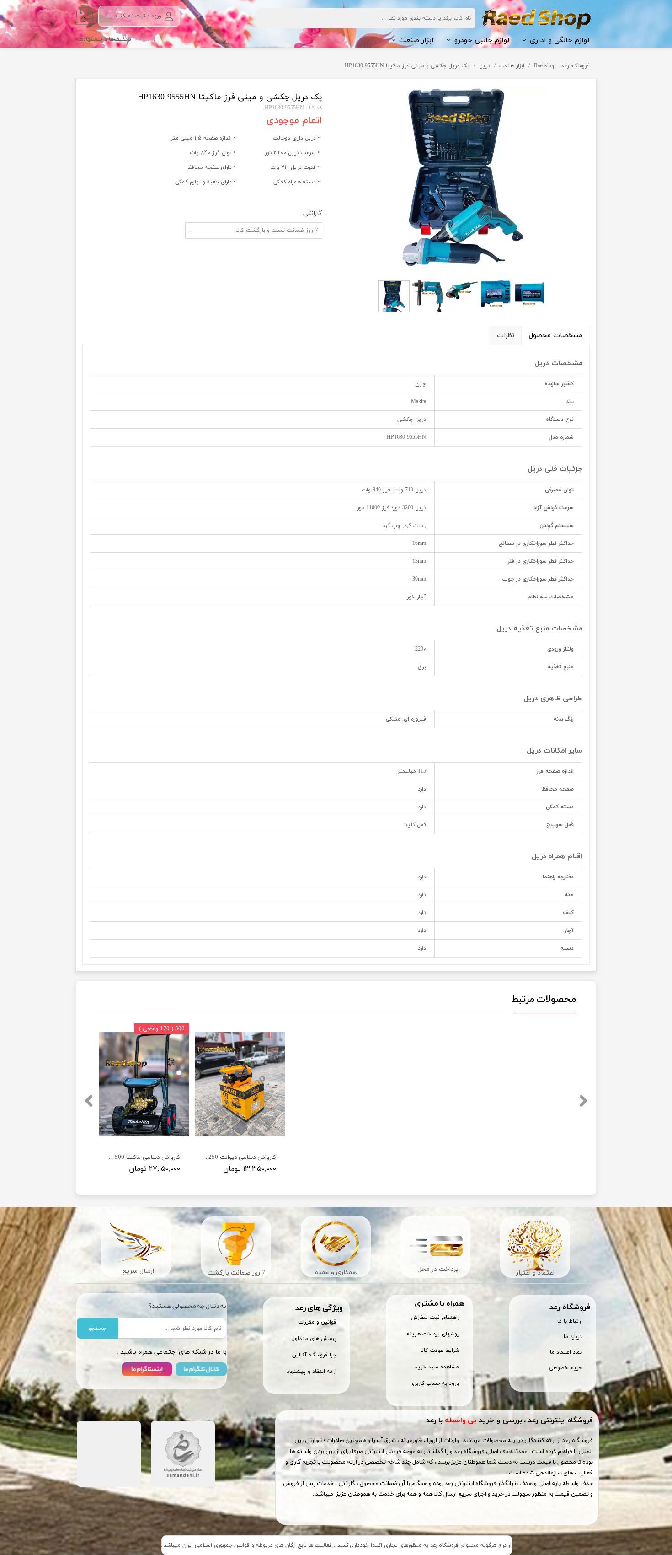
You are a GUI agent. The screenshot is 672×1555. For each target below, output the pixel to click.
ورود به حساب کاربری (434, 1383)
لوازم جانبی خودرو (481, 40)
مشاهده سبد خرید (437, 1367)
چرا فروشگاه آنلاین (314, 1355)
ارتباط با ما (569, 1321)
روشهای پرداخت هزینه (432, 1334)
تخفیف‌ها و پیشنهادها (104, 39)
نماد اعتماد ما (566, 1352)
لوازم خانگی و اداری (559, 40)
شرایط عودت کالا (440, 1350)
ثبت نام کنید (129, 16)
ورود (156, 16)
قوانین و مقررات (317, 1322)
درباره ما (573, 1336)
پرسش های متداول (313, 1338)
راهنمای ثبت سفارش (435, 1317)
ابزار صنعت (416, 40)
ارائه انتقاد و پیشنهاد (311, 1371)
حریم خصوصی (565, 1368)
